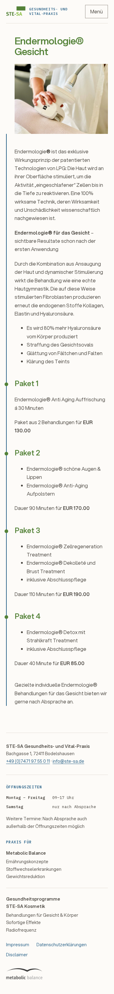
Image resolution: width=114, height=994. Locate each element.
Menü (96, 11)
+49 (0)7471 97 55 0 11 (28, 761)
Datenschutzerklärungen (61, 944)
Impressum (17, 944)
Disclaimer (17, 954)
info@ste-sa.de (68, 761)
